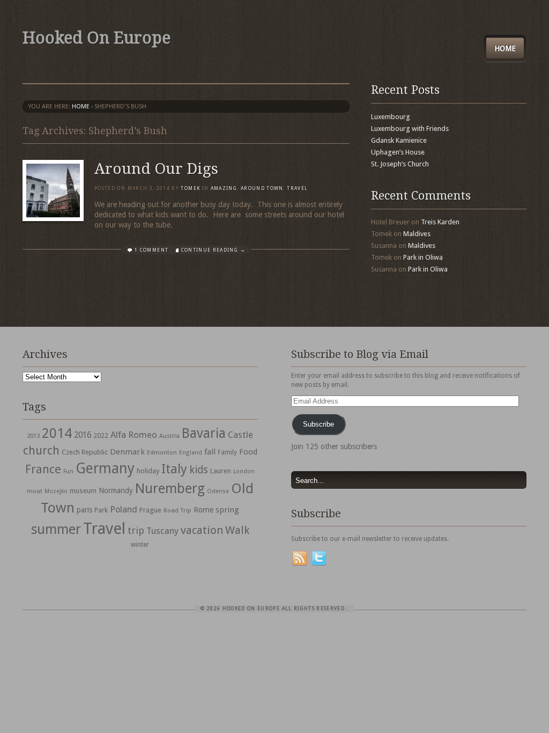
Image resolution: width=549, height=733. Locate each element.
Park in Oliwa (423, 257)
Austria (169, 436)
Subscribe (318, 424)
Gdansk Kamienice (399, 140)
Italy (174, 469)
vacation (202, 530)
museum (83, 491)
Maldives (417, 234)
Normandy (116, 490)
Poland (123, 509)
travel (297, 188)
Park (101, 510)
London (244, 471)
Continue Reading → (213, 250)
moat (34, 491)
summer (56, 529)
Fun (68, 471)
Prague (150, 510)
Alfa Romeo (133, 434)
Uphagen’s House (398, 152)
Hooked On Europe (96, 37)
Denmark (127, 452)
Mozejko (56, 491)
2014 (57, 433)
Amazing (224, 188)
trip (136, 530)
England (190, 452)
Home (505, 48)
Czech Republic (85, 452)
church (41, 450)
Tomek (190, 188)
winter (140, 544)
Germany (105, 468)
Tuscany (162, 531)
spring (227, 510)
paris (84, 509)
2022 (100, 435)
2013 (33, 435)
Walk (237, 530)
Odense (218, 491)
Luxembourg (390, 117)
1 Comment (151, 250)
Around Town (262, 188)
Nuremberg (170, 488)
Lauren (220, 471)
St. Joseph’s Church (400, 164)
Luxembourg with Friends (410, 128)
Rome (203, 509)
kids (198, 470)
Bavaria (204, 433)
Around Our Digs (156, 169)
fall (210, 452)
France (43, 469)
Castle (240, 434)
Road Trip (177, 510)
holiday (148, 471)
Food (248, 452)
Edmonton (162, 452)
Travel (104, 528)
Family (227, 452)
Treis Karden (440, 222)
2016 (82, 435)
